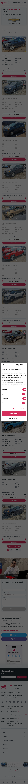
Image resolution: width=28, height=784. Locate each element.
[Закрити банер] (25, 364)
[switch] (24, 394)
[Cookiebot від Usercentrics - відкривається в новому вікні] (17, 365)
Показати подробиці (18, 408)
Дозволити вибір (14, 418)
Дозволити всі (14, 413)
